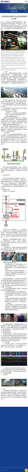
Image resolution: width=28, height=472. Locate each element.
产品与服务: (10, 440)
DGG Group (6, 470)
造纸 (21, 447)
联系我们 (17, 462)
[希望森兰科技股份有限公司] (5, 1)
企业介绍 (17, 432)
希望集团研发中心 (19, 454)
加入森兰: (10, 462)
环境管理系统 (22, 444)
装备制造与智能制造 (19, 449)
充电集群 (20, 451)
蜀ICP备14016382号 (23, 467)
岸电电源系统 (23, 440)
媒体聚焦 (25, 437)
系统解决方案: (11, 447)
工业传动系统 (18, 440)
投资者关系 (18, 459)
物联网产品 (18, 442)
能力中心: (10, 454)
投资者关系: (10, 459)
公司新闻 (17, 437)
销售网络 (25, 432)
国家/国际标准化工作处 (20, 456)
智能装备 (17, 444)
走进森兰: (10, 432)
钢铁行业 (24, 451)
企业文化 (17, 433)
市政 (24, 447)
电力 (16, 447)
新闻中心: (10, 437)
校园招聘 (21, 462)
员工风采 (21, 437)
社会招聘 (25, 462)
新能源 (17, 451)
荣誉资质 (21, 432)
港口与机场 (26, 449)
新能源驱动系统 (23, 442)
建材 (19, 447)
